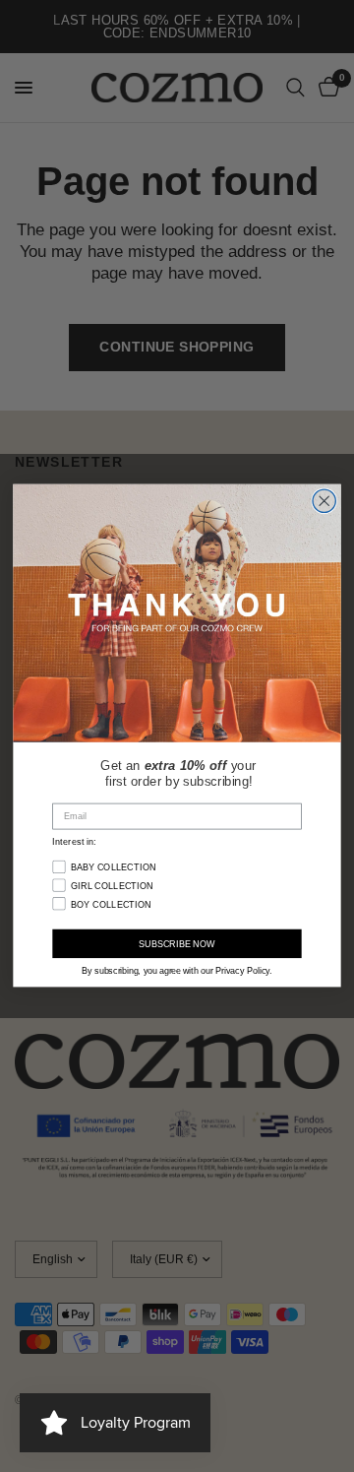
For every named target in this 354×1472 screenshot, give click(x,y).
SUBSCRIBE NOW (177, 944)
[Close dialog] (324, 500)
